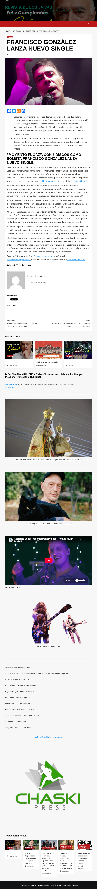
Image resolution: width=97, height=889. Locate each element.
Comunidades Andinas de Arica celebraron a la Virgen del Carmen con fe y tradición (48, 459)
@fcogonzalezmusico (51, 181)
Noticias (10, 37)
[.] (19, 350)
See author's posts (39, 282)
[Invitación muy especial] (48, 350)
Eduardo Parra (13, 54)
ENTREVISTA (29, 847)
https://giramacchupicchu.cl (48, 646)
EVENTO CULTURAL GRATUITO (82, 846)
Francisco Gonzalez (76, 259)
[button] (7, 24)
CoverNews (61, 885)
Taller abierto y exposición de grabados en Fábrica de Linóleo (84, 858)
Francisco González (80, 181)
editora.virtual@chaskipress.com (48, 737)
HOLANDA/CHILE (48, 847)
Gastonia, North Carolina (66, 846)
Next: (71, 324)
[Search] (89, 24)
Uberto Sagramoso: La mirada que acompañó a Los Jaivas (48, 523)
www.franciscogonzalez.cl (19, 259)
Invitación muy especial (47, 362)
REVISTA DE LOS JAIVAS (28, 7)
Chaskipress (42, 365)
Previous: (25, 324)
